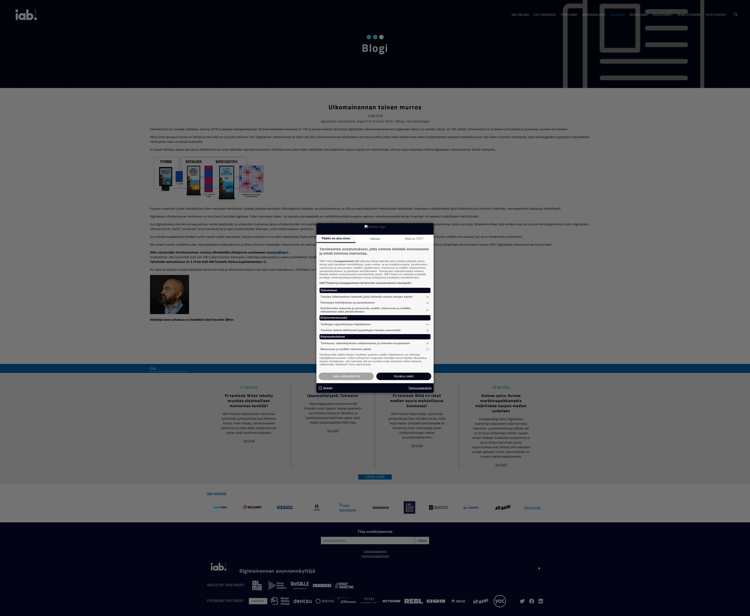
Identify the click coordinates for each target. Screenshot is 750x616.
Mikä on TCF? (414, 238)
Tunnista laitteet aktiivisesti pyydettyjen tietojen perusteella (361, 330)
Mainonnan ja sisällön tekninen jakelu (346, 349)
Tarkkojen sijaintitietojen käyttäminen (346, 324)
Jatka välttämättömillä (346, 376)
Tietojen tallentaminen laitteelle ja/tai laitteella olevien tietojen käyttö (366, 296)
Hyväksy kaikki (404, 376)
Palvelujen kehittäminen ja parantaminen (348, 302)
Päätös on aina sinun (336, 238)
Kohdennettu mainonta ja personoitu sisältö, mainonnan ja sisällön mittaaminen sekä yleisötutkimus (366, 310)
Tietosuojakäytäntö (420, 388)
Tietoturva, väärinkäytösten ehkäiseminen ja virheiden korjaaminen (365, 343)
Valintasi (375, 238)
